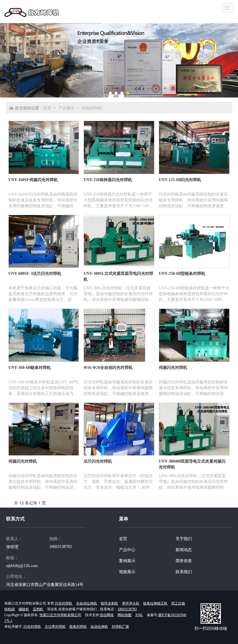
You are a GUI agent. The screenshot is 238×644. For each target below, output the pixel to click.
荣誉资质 (184, 561)
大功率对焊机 (55, 627)
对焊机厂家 (120, 627)
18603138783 (60, 546)
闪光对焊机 (92, 108)
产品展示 (66, 108)
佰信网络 (107, 615)
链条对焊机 (78, 627)
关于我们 (184, 539)
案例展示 (127, 561)
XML (139, 615)
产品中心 (127, 550)
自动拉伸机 (99, 627)
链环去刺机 (109, 603)
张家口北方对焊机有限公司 (60, 615)
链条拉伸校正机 (155, 603)
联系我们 (184, 572)
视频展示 (127, 572)
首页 (47, 108)
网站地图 (124, 615)
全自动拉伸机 (86, 603)
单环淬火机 (130, 603)
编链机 (24, 609)
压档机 (38, 609)
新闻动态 (184, 550)
